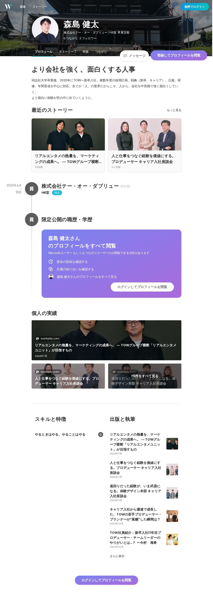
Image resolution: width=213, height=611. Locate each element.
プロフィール (43, 52)
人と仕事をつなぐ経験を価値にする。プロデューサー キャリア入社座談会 (67, 381)
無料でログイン (195, 7)
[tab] (44, 52)
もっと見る (174, 110)
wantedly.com (50, 338)
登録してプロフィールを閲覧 (179, 55)
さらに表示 (117, 556)
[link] (106, 340)
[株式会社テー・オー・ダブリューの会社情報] (31, 188)
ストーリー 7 (67, 52)
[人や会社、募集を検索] (170, 6)
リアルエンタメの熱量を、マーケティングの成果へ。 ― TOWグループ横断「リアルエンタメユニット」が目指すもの (105, 348)
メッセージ (137, 55)
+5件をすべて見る (145, 376)
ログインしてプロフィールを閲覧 (142, 286)
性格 (86, 52)
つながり (101, 52)
